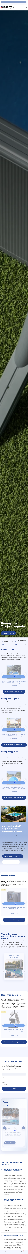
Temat (3, 1082)
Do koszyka (14, 676)
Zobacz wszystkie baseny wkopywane (13, 797)
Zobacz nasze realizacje (10, 862)
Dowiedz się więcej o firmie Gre (12, 856)
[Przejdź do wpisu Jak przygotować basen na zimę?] (10, 1116)
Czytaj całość (9, 1142)
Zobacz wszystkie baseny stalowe (13, 691)
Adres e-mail (4, 1080)
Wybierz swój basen (8, 633)
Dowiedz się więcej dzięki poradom (6, 1105)
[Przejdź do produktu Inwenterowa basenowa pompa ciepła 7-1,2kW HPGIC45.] (13, 897)
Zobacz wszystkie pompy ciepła (14, 920)
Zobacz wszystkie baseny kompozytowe (13, 744)
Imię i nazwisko (5, 1077)
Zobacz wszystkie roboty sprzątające (14, 1042)
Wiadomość (4, 1084)
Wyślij (14, 1088)
